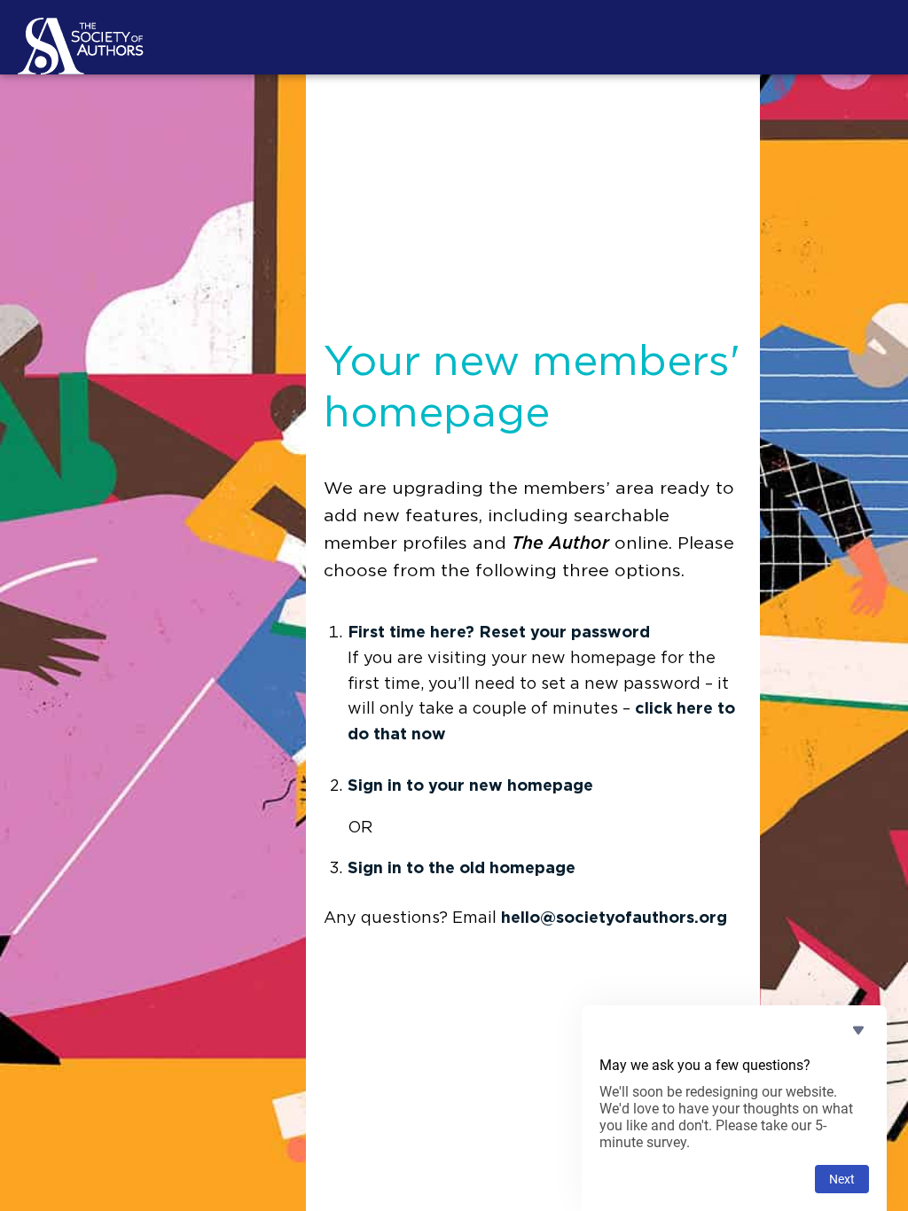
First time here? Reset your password (499, 633)
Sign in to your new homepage (470, 786)
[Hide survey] (858, 1030)
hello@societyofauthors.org (614, 918)
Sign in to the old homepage (461, 869)
